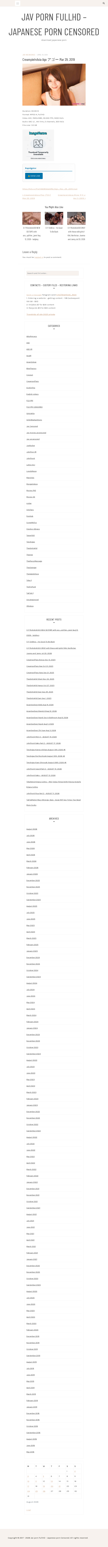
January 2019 (31, 1407)
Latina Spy (30, 465)
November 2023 (33, 1041)
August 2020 (31, 1291)
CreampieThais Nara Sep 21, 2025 (40, 673)
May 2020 (30, 1311)
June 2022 (30, 1150)
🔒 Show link (34, 176)
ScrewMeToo (31, 523)
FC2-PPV (29, 401)
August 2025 (31, 906)
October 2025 (32, 893)
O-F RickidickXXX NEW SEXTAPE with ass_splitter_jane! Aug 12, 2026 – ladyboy (52, 632)
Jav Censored (32, 426)
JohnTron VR (31, 452)
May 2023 (30, 1080)
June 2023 (30, 1073)
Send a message (34, 295)
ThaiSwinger (31, 568)
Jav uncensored (28, 55)
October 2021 (32, 1202)
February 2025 (32, 945)
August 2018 (31, 1439)
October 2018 (32, 1426)
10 (28, 1481)
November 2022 (33, 1118)
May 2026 (30, 848)
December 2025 (33, 880)
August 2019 (31, 1362)
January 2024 (32, 1028)
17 (28, 1486)
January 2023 (32, 1105)
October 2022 (32, 1124)
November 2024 (33, 964)
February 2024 (32, 1022)
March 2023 (31, 1092)
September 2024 (33, 977)
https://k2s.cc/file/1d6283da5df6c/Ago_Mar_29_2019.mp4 (49, 189)
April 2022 (30, 1163)
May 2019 (30, 1381)
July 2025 (30, 913)
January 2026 (32, 874)
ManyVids (30, 478)
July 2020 (30, 1298)
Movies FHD (31, 491)
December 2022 (33, 1112)
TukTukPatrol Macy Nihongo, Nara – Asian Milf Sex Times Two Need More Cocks (53, 802)
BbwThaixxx (31, 369)
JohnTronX (30, 458)
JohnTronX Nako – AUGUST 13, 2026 (40, 775)
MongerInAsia (32, 484)
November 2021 (33, 1195)
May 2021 (30, 1234)
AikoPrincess (31, 336)
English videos (32, 394)
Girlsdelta (30, 413)
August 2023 (31, 1060)
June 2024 (30, 996)
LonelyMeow (31, 471)
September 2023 (33, 1054)
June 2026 (30, 842)
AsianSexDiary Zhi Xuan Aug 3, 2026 (41, 730)
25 (36, 1491)
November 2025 (33, 887)
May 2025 (30, 925)
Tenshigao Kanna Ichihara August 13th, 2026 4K (46, 750)
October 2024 (32, 970)
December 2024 (33, 958)
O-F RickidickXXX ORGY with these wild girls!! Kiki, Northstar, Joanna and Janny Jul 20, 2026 (51, 650)
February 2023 (32, 1099)
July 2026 (30, 836)
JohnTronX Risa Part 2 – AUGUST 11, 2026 (43, 793)
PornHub (29, 516)
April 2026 (30, 855)
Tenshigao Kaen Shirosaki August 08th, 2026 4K (46, 763)
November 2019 (33, 1343)
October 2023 (32, 1047)
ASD (28, 343)
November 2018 (33, 1420)
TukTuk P (29, 593)
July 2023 (30, 1067)
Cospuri (29, 375)
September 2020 (33, 1285)
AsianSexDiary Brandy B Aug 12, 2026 (41, 711)
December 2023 (33, 1035)
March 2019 (31, 1394)
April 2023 (30, 1086)
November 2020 (33, 1272)
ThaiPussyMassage (34, 561)
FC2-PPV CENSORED (34, 407)
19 (44, 1486)
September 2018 (33, 1433)
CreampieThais (32, 381)
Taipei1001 (30, 535)
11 (36, 1481)
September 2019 (33, 1356)
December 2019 (32, 1336)
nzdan (29, 503)
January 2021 (31, 1259)
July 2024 (30, 990)
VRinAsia (29, 606)
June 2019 (30, 1375)
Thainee (29, 555)
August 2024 (31, 983)
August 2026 (31, 829)
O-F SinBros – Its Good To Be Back (40, 642)
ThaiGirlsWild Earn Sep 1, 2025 (38, 698)
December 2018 (33, 1413)
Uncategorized (32, 600)
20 (52, 1486)
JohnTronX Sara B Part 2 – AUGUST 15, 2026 (44, 769)
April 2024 (30, 1009)
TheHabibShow (32, 574)
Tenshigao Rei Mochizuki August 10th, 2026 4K (45, 756)
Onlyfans (30, 510)
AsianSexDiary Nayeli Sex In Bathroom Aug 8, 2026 (47, 718)
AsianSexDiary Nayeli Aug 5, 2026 (40, 724)
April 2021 (30, 1240)
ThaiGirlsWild (31, 548)
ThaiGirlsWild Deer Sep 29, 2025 (39, 692)
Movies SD (30, 497)
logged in (38, 257)
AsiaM (28, 356)
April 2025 (30, 932)
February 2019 (32, 1401)
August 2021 (31, 1214)
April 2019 (30, 1388)
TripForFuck (31, 587)
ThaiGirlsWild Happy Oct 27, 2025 (40, 685)
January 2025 (32, 951)
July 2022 (30, 1144)
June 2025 (30, 919)
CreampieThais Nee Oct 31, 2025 (39, 666)
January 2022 (32, 1182)
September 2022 (33, 1131)
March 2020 (31, 1324)
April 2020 (30, 1317)
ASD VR (29, 349)
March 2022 (31, 1169)
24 (28, 1491)
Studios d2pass (33, 529)
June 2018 (30, 1445)
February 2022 (32, 1176)
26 (44, 1491)
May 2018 (30, 1452)
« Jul (28, 1510)
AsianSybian (31, 362)
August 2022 (31, 1137)
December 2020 (33, 1266)
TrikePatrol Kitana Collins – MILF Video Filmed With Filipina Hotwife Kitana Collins (53, 784)
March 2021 (31, 1246)
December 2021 (32, 1189)
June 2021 (30, 1227)
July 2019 (30, 1368)
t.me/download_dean (66, 295)
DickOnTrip (30, 388)
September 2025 (33, 900)
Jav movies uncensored (36, 433)
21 (60, 1486)
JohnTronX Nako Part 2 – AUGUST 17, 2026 (43, 743)
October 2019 (32, 1349)
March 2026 (31, 861)
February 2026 (32, 868)
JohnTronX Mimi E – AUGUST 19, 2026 (41, 737)
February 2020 (32, 1330)
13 (52, 1481)
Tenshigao (30, 542)
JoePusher (30, 446)
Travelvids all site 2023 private (40, 314)
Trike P (29, 580)
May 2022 (30, 1157)
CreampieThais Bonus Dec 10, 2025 (40, 660)
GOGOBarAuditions (34, 420)
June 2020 (30, 1304)
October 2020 (32, 1279)
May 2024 (30, 1002)
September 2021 (33, 1208)
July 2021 (30, 1221)
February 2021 (32, 1253)
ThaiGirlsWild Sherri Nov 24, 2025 (40, 679)
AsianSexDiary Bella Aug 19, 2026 (39, 705)
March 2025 (31, 938)
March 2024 (31, 1015)
